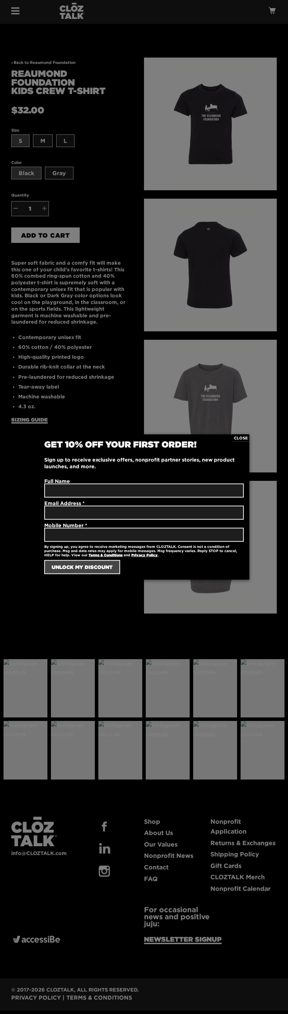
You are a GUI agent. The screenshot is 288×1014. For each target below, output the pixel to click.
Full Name (57, 480)
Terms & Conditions (106, 555)
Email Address (64, 502)
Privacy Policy (144, 555)
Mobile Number (65, 525)
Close (241, 438)
